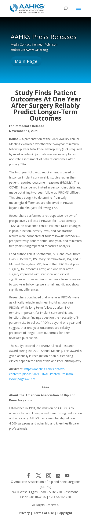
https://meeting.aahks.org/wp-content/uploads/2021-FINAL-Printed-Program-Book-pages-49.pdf (41, 374)
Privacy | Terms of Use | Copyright (45, 513)
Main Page (26, 61)
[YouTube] (67, 475)
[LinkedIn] (58, 475)
